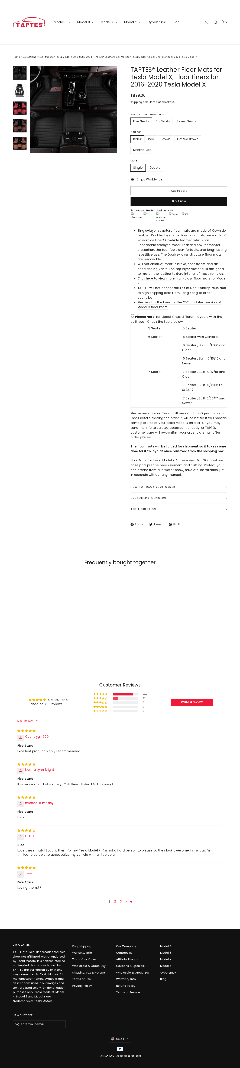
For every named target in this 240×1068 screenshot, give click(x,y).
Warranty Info (82, 953)
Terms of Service (128, 992)
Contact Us (124, 953)
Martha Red (142, 150)
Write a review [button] (192, 702)
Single (138, 168)
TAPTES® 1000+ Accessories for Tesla (120, 1055)
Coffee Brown (188, 139)
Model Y (131, 22)
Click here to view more (156, 278)
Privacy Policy (82, 986)
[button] (100, 694)
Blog (176, 22)
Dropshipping (82, 946)
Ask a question (143, 509)
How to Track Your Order (153, 487)
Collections (29, 57)
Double (155, 168)
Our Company (126, 946)
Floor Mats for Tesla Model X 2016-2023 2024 (65, 57)
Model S (60, 22)
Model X (107, 22)
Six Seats (163, 121)
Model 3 (84, 22)
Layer (135, 160)
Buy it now (179, 201)
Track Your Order (84, 959)
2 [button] (115, 901)
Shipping (136, 102)
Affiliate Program (128, 959)
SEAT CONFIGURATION (148, 114)
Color (136, 132)
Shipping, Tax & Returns (89, 973)
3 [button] (121, 901)
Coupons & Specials (130, 966)
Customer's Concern (148, 498)
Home (16, 57)
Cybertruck (156, 22)
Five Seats (141, 121)
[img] (26, 731)
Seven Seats (186, 121)
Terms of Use (81, 979)
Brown (165, 139)
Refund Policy (126, 986)
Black (137, 139)
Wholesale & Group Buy (89, 966)
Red (151, 139)
